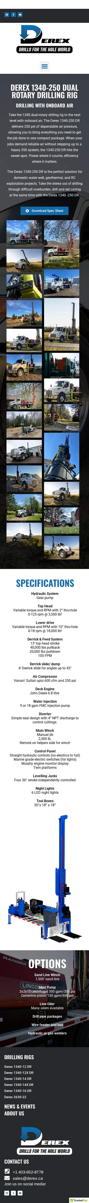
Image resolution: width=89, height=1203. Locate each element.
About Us (14, 1113)
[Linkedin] (6, 14)
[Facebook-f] (13, 14)
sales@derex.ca (28, 1178)
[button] (45, 66)
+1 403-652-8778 (28, 1172)
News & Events (19, 1106)
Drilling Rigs (19, 1057)
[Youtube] (20, 14)
